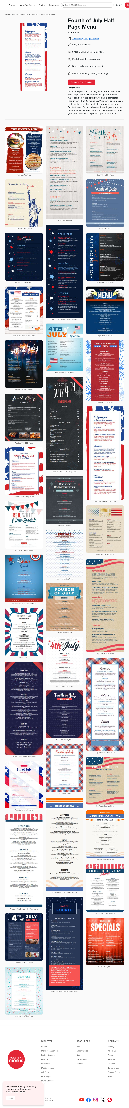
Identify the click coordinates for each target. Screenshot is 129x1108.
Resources (54, 5)
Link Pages (46, 1077)
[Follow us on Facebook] (87, 1100)
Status (110, 1077)
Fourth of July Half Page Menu (43, 14)
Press (110, 1055)
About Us (112, 1051)
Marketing (45, 1064)
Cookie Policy (18, 1091)
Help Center (81, 1059)
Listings (44, 1059)
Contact (111, 1064)
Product (12, 5)
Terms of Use (113, 1068)
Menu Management (49, 1051)
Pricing (42, 5)
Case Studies (82, 1051)
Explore (79, 1064)
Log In (119, 5)
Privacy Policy (114, 1072)
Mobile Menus (47, 1068)
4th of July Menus (20, 14)
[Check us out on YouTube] (81, 1100)
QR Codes (45, 1072)
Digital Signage (48, 1055)
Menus (8, 14)
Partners (111, 1059)
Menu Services (47, 1081)
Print (78, 1047)
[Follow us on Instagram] (95, 1100)
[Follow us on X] (102, 1100)
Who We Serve (27, 5)
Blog (78, 1055)
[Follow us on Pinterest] (109, 1100)
